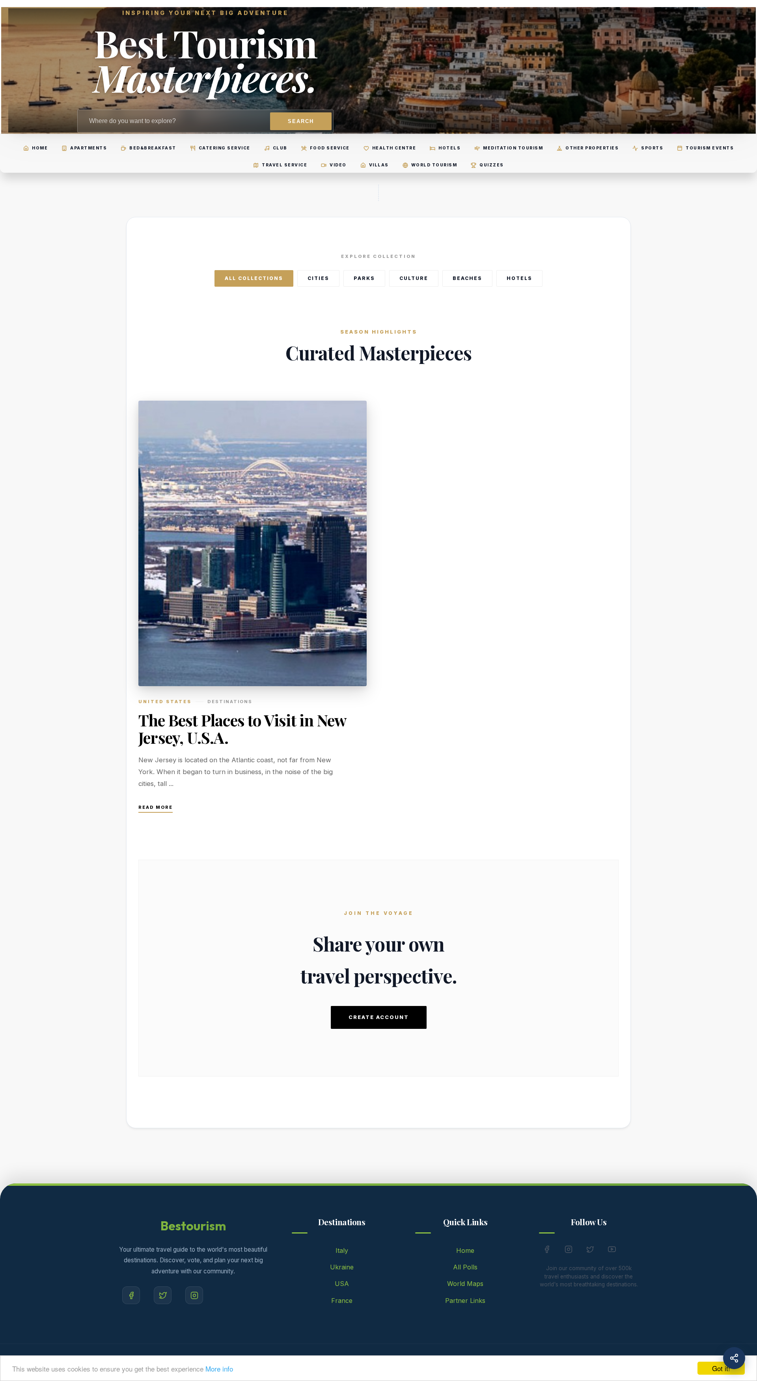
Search (301, 121)
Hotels (519, 278)
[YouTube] (612, 1250)
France (341, 1300)
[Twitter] (163, 1295)
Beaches (467, 278)
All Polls (465, 1267)
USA (342, 1284)
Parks (364, 278)
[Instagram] (194, 1295)
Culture (413, 278)
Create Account (379, 1017)
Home (465, 1250)
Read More (155, 807)
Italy (342, 1250)
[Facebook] (131, 1295)
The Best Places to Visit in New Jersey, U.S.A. (242, 728)
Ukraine (342, 1267)
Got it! (721, 1368)
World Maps (465, 1284)
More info (219, 1369)
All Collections (254, 278)
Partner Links (465, 1300)
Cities (318, 278)
